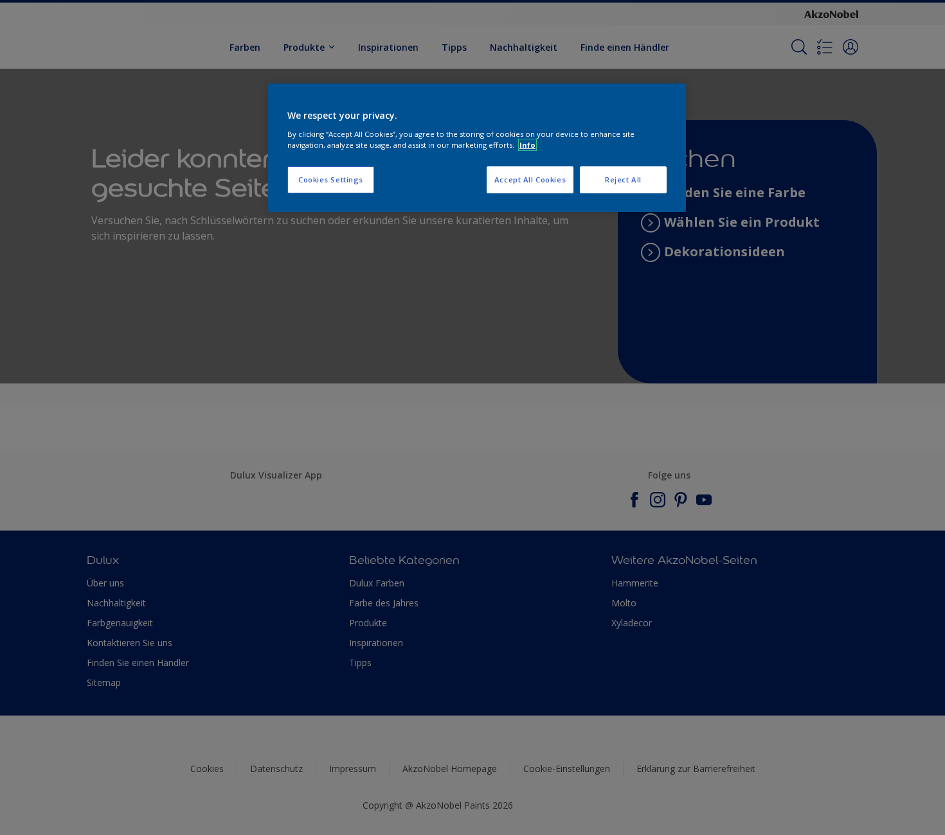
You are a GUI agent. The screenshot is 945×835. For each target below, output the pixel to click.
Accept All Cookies (530, 179)
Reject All (623, 179)
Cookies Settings (330, 179)
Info (527, 145)
